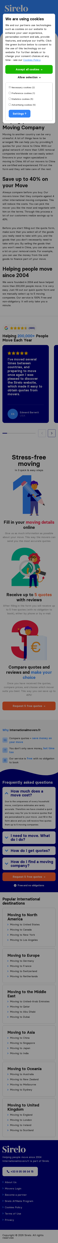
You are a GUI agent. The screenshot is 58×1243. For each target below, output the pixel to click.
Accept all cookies (27, 69)
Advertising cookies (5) (23, 104)
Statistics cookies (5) (22, 99)
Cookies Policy (31, 59)
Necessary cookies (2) (23, 87)
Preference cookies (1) (23, 93)
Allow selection (28, 77)
